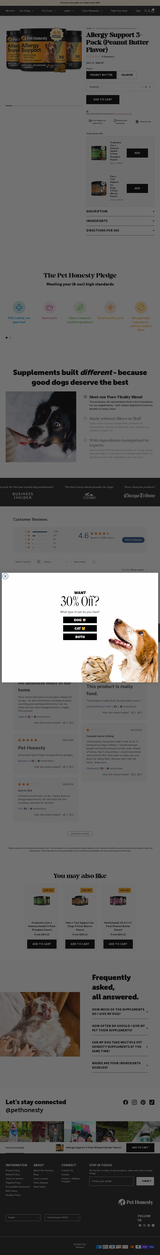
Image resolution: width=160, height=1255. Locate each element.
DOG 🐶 (80, 620)
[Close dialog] (5, 576)
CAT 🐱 (80, 628)
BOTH (80, 637)
